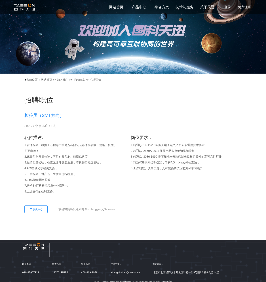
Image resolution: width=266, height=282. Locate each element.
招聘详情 (95, 79)
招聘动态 (79, 79)
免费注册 (244, 7)
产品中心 (139, 7)
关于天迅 (207, 7)
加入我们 (63, 79)
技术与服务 (185, 7)
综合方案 (162, 7)
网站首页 (116, 7)
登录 (227, 7)
